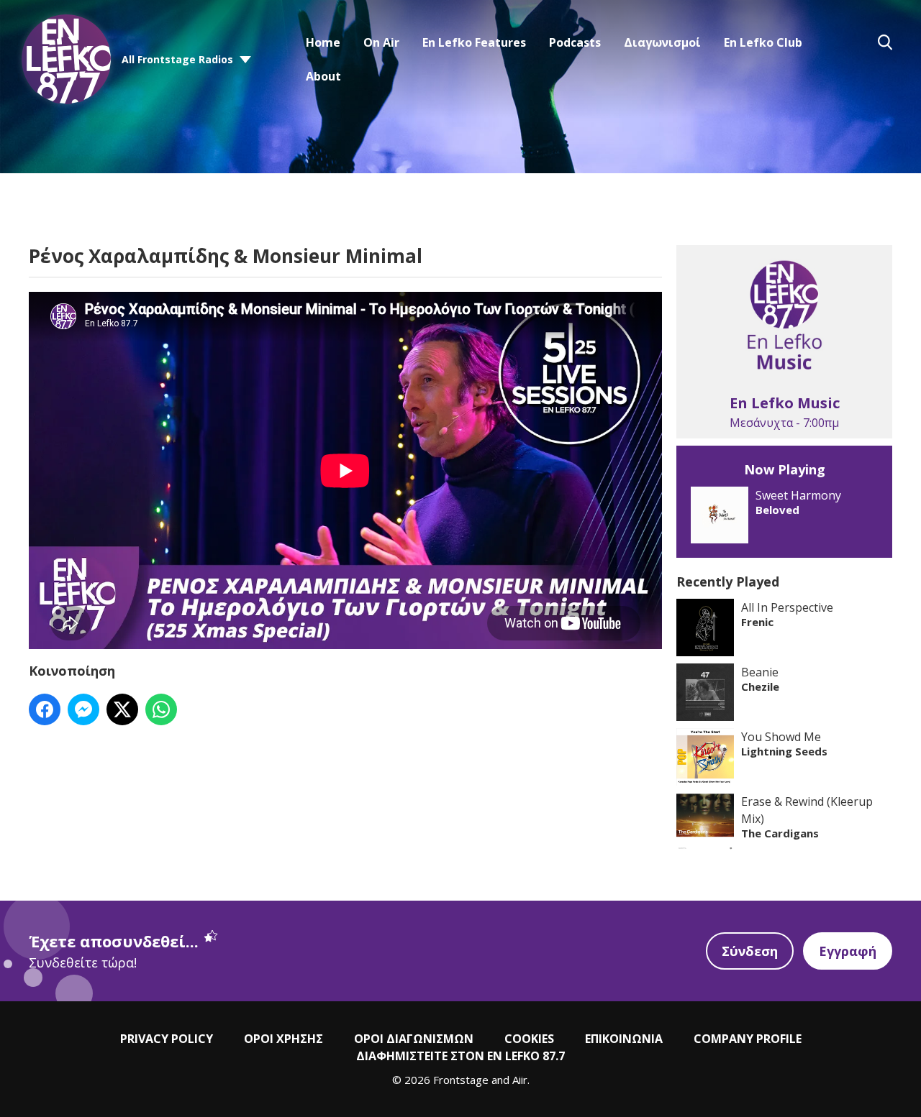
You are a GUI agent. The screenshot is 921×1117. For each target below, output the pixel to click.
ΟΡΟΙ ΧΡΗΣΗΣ (283, 1039)
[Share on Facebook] (44, 709)
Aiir (519, 1079)
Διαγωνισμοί (662, 42)
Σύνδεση (750, 951)
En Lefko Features (474, 42)
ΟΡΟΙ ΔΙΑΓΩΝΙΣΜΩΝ (413, 1039)
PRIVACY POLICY (166, 1039)
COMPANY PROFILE (748, 1039)
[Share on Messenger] (83, 709)
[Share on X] (122, 709)
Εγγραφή (847, 951)
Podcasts (575, 42)
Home (323, 42)
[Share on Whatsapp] (161, 709)
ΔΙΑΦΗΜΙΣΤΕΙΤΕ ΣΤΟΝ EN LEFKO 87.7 (460, 1056)
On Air (381, 42)
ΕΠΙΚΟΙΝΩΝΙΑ (624, 1039)
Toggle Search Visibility (885, 42)
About (323, 76)
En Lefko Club (763, 42)
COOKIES (529, 1039)
